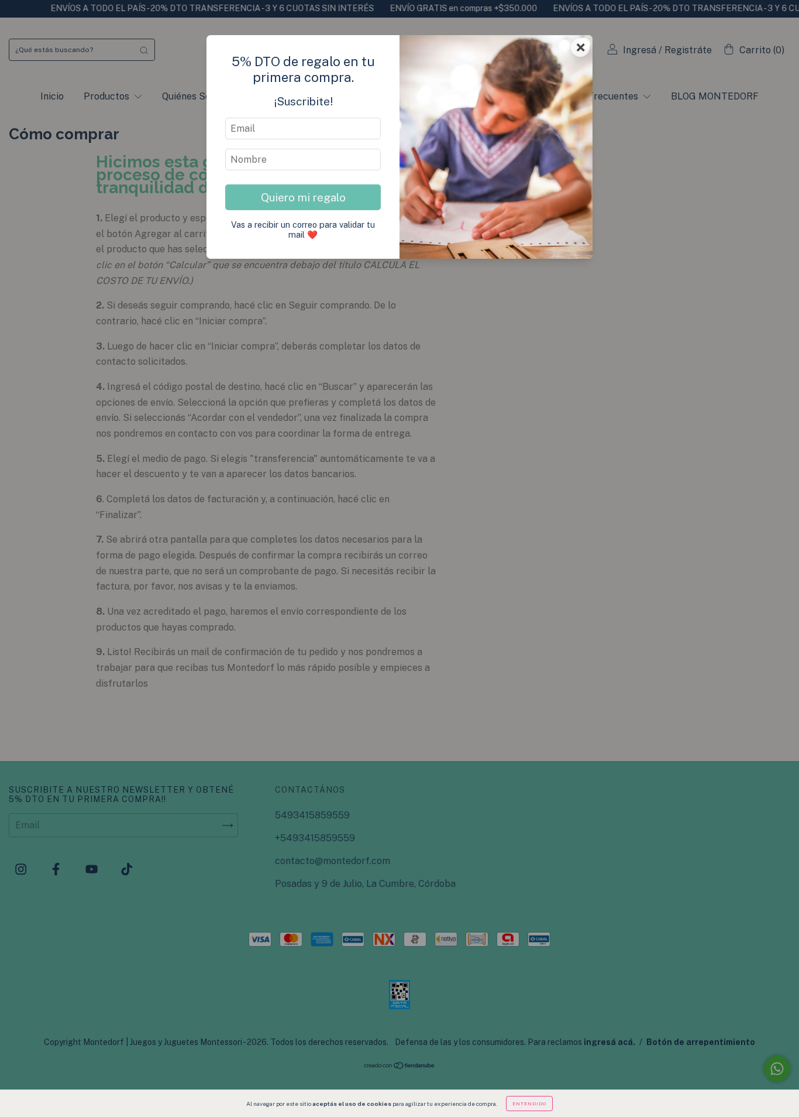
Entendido (529, 1103)
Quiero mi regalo (303, 197)
